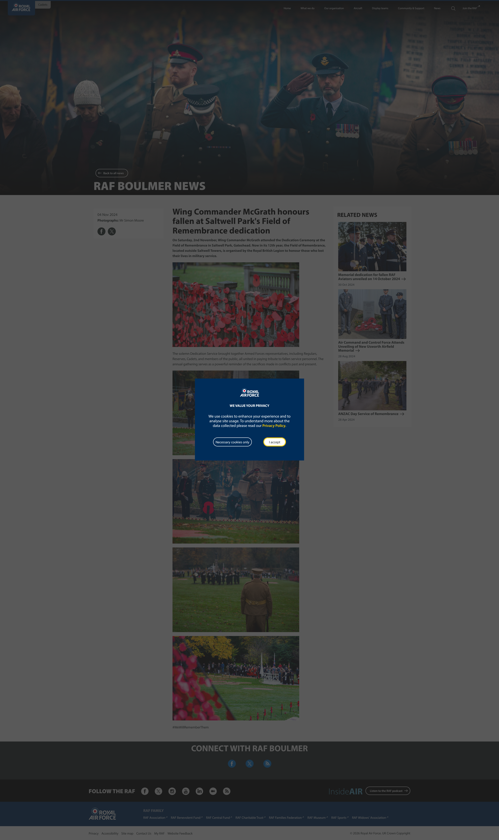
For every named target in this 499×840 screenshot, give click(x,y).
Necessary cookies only (232, 442)
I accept (274, 442)
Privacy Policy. (274, 425)
